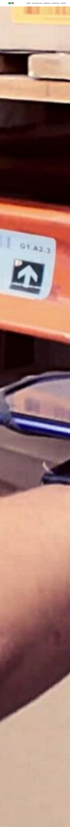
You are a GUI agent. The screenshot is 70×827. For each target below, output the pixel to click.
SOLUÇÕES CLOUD (37, 3)
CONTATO (63, 3)
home (28, 3)
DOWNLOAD (55, 3)
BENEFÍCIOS (47, 3)
